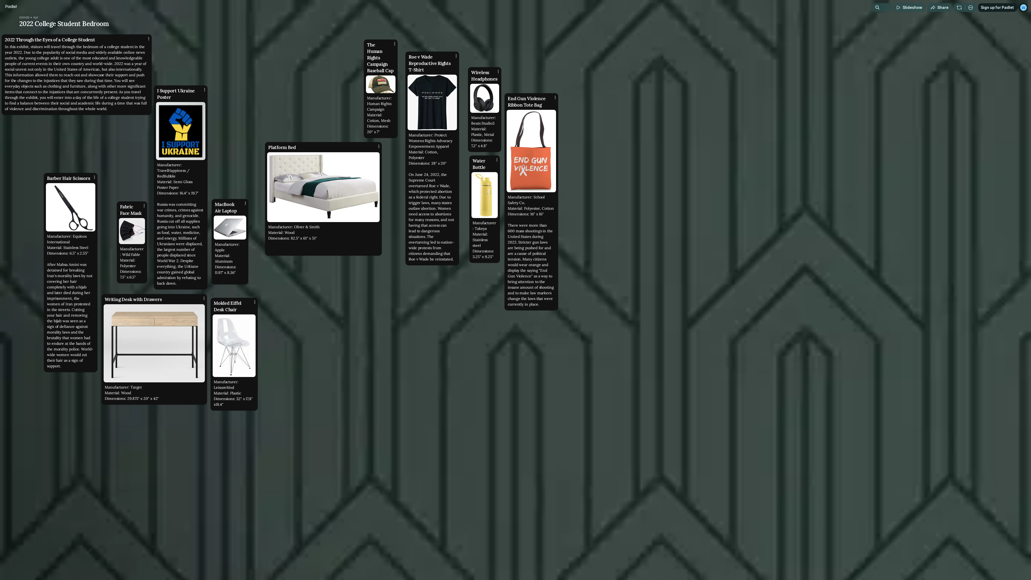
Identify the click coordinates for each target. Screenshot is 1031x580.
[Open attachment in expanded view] (234, 345)
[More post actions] (149, 38)
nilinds (24, 17)
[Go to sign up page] (1023, 7)
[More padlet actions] (970, 7)
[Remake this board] (959, 7)
